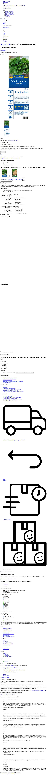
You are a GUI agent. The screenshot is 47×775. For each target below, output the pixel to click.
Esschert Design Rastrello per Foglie (10, 398)
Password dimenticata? (7, 642)
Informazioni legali (5, 214)
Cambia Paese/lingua (12, 663)
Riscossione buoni (6, 644)
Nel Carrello (3, 151)
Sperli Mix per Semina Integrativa (9, 388)
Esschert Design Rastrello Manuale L (10, 400)
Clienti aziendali (6, 635)
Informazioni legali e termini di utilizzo (10, 667)
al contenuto (5, 2)
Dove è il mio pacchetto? (8, 643)
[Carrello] (25, 31)
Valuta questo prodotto (5, 354)
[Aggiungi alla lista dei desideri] (0, 153)
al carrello (5, 3)
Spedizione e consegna (7, 630)
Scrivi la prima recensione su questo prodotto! (25, 372)
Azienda (4, 674)
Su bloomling (5, 654)
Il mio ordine (5, 629)
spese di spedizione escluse (13, 140)
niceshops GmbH (9, 665)
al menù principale (6, 1)
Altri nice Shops (6, 675)
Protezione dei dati (6, 668)
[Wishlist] (4, 29)
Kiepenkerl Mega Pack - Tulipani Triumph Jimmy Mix (13, 391)
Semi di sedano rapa (7, 382)
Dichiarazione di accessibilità (8, 671)
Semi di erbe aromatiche (7, 380)
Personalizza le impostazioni (17, 692)
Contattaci (7, 15)
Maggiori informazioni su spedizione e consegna (9, 158)
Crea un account (6, 27)
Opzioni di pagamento (9, 14)
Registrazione (5, 641)
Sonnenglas (5, 387)
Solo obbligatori (7, 692)
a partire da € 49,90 (14, 5)
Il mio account (5, 631)
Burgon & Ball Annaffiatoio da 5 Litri (10, 390)
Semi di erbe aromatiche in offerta (9, 379)
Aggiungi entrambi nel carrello (6, 182)
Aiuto (4, 10)
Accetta (2, 692)
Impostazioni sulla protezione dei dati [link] (10, 672)
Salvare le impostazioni (5, 772)
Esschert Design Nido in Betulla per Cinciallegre (12, 399)
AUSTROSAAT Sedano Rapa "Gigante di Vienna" (11, 179)
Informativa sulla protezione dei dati (39, 690)
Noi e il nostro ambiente (7, 656)
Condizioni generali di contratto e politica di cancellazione (14, 669)
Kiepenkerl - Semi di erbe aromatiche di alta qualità (13, 381)
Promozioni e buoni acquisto (8, 634)
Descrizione (4, 183)
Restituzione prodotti (9, 12)
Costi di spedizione (9, 13)
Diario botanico (6, 649)
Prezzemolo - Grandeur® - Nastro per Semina (12, 389)
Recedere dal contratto (4, 677)
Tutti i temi (7, 16)
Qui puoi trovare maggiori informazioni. (8, 578)
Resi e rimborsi (6, 633)
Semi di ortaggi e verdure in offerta (9, 377)
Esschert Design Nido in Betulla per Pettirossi (12, 397)
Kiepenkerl (5, 44)
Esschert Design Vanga (7, 396)
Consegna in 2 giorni (7, 8)
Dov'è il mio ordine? (9, 11)
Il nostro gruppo (6, 655)
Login (4, 23)
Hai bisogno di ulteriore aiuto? (9, 636)
